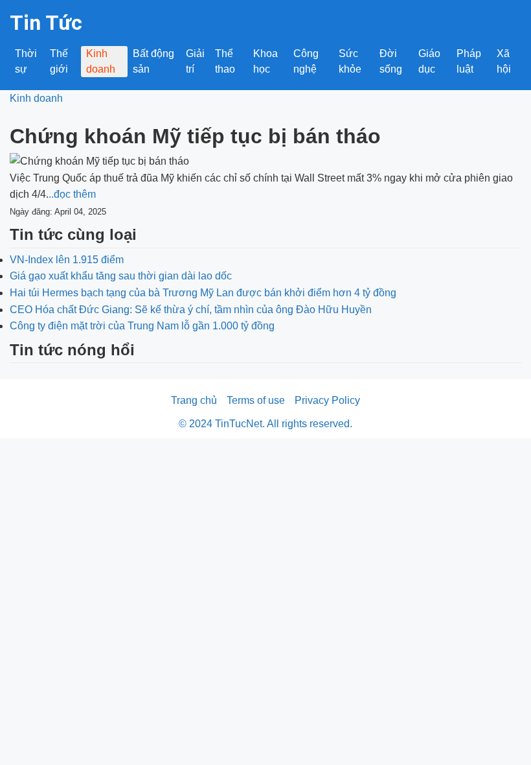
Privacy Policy (327, 400)
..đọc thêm (72, 194)
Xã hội (504, 61)
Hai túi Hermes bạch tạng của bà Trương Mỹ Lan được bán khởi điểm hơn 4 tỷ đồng (203, 292)
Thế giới (59, 61)
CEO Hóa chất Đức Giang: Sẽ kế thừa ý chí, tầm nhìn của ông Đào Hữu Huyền (191, 309)
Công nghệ (306, 61)
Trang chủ (194, 400)
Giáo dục (429, 61)
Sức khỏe (350, 61)
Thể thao (225, 61)
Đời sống (390, 61)
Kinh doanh (100, 61)
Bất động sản (153, 61)
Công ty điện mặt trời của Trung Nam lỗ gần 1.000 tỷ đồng (142, 325)
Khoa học (265, 61)
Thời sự (26, 61)
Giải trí (195, 61)
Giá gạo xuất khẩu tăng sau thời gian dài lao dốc (121, 275)
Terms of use (256, 400)
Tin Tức (46, 22)
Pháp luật (469, 61)
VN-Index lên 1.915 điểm (67, 259)
